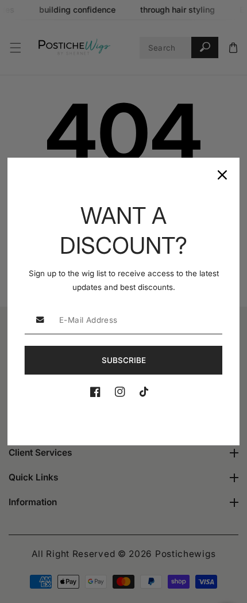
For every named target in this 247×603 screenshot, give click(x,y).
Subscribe (124, 360)
